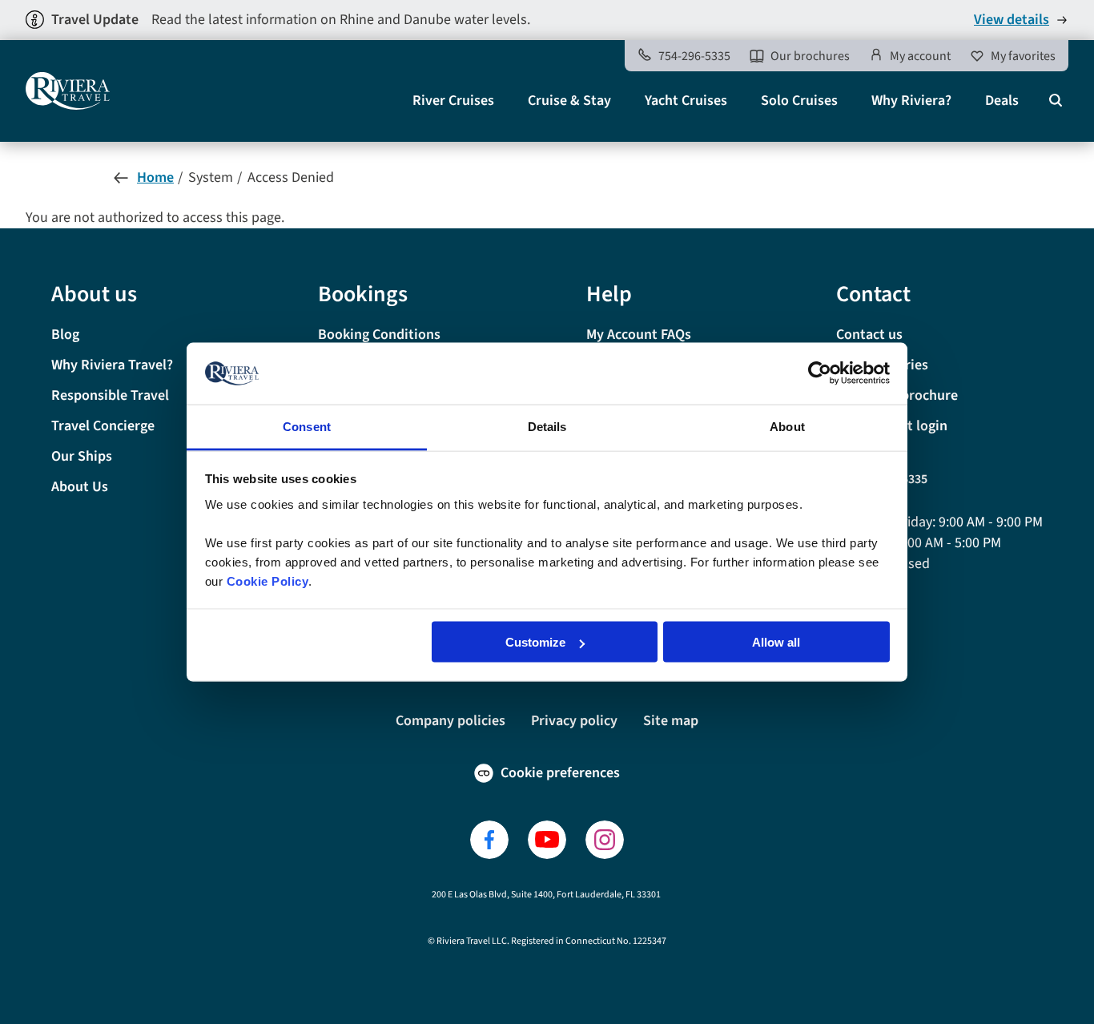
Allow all (776, 642)
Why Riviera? (911, 101)
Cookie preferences (560, 773)
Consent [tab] (307, 426)
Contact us (869, 335)
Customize (535, 642)
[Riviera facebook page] (489, 839)
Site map (670, 721)
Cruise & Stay (569, 101)
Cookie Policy (268, 580)
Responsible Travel (110, 395)
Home (155, 177)
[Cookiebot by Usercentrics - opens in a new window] (820, 373)
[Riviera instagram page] (604, 839)
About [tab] (787, 426)
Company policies (450, 721)
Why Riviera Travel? (112, 365)
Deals (1002, 101)
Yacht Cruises (686, 101)
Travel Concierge (103, 426)
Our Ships (81, 456)
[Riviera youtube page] (547, 839)
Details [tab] (547, 426)
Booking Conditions (379, 335)
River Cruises (453, 101)
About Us (79, 487)
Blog (65, 335)
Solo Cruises (799, 101)
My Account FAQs (638, 335)
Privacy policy (574, 721)
